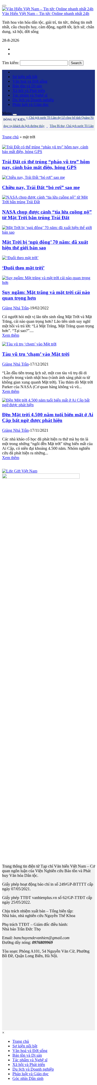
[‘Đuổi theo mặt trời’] (20, 258)
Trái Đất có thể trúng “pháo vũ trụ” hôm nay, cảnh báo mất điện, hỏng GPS (46, 164)
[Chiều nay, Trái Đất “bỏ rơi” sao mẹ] (33, 177)
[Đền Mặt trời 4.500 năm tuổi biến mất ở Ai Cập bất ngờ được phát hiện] (48, 405)
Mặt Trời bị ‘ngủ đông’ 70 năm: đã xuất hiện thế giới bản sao (45, 244)
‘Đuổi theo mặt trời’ (23, 267)
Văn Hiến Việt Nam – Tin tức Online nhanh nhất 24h (45, 13)
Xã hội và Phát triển (28, 90)
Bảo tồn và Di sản (27, 86)
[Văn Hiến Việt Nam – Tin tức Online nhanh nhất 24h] (47, 9)
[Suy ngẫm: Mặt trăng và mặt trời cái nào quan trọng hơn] (48, 282)
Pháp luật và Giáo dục (30, 104)
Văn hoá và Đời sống (29, 81)
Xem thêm (10, 335)
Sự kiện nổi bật (24, 76)
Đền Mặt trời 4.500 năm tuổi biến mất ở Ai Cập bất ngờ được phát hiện (47, 417)
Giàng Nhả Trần (15, 308)
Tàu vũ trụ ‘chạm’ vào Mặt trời (35, 354)
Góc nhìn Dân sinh (27, 1078)
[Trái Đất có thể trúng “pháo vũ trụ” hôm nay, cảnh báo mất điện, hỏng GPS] (48, 151)
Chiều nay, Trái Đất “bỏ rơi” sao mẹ (41, 187)
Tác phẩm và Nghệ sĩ (29, 95)
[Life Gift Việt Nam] (19, 471)
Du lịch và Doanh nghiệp (33, 100)
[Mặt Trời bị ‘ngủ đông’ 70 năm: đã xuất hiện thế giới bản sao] (48, 232)
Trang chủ (10, 137)
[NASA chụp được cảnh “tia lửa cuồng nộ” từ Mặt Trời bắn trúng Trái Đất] (48, 202)
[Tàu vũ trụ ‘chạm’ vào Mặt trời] (29, 344)
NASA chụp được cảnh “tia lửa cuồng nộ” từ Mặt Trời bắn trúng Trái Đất (47, 214)
